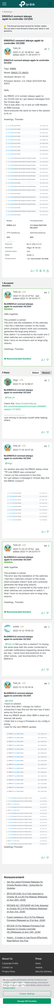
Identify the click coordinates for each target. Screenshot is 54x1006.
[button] (4, 4)
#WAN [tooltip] (13, 68)
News (38, 963)
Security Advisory (43, 971)
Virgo (15, 380)
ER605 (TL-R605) (19, 72)
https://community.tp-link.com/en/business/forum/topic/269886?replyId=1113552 (25, 406)
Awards (38, 967)
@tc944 (9, 700)
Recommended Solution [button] (18, 358)
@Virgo (8, 463)
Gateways (8, 12)
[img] (40, 271)
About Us (7, 958)
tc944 (16, 626)
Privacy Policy (8, 971)
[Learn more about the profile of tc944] (8, 628)
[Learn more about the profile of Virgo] (8, 381)
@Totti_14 (10, 397)
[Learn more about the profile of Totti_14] (8, 51)
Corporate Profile (10, 963)
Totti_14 (16, 48)
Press (38, 958)
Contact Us (7, 967)
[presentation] (7, 51)
